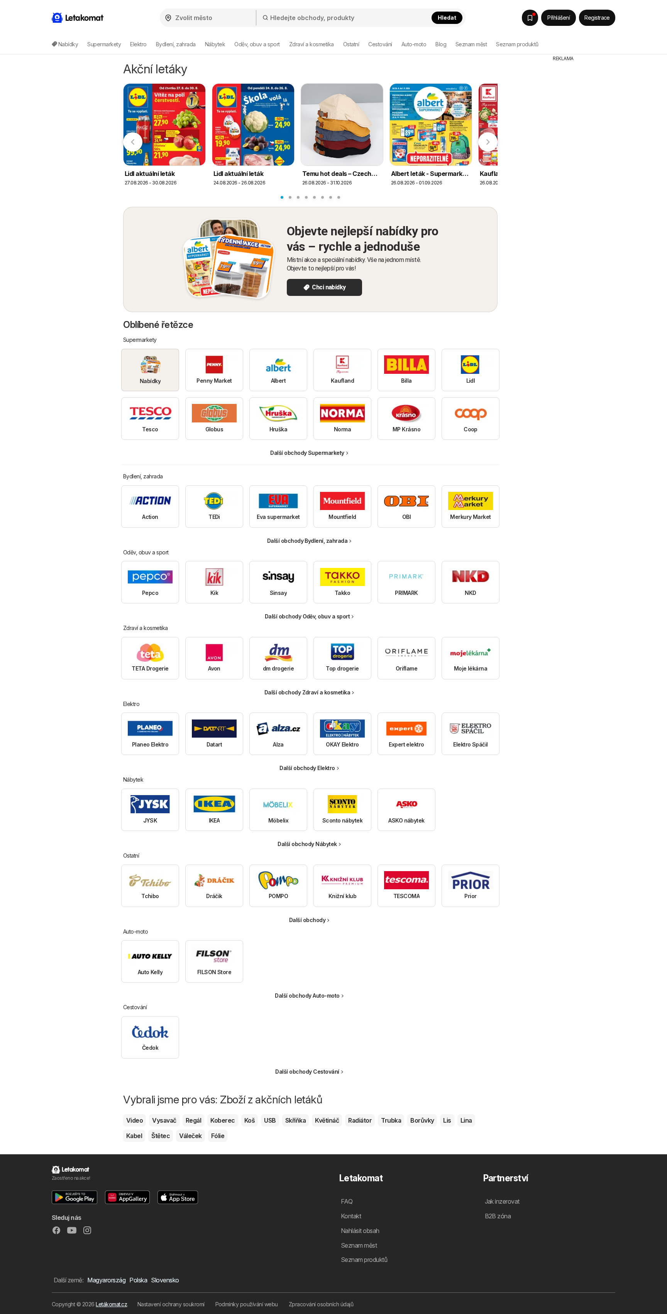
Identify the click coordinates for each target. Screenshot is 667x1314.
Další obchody (307, 920)
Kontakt (351, 1216)
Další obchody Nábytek (307, 844)
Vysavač (164, 1120)
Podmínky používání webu (246, 1304)
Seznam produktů (517, 44)
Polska (138, 1280)
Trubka (391, 1120)
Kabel (134, 1136)
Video (134, 1120)
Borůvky (422, 1120)
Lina (466, 1120)
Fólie (217, 1136)
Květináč (327, 1120)
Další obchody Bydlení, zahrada (307, 540)
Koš (249, 1120)
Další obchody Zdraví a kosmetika (307, 692)
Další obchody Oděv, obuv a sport (307, 616)
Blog (440, 44)
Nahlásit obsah (360, 1231)
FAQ (346, 1201)
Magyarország (106, 1280)
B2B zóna (498, 1216)
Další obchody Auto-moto (307, 995)
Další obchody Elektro (307, 768)
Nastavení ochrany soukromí (171, 1304)
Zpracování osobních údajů (321, 1304)
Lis (447, 1120)
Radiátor (360, 1120)
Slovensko (165, 1280)
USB (270, 1120)
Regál (193, 1120)
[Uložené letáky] (530, 18)
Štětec (160, 1136)
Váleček (190, 1136)
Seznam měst (471, 44)
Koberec (222, 1120)
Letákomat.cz (111, 1304)
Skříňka (295, 1120)
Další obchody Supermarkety (307, 452)
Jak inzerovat (502, 1201)
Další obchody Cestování (307, 1071)
